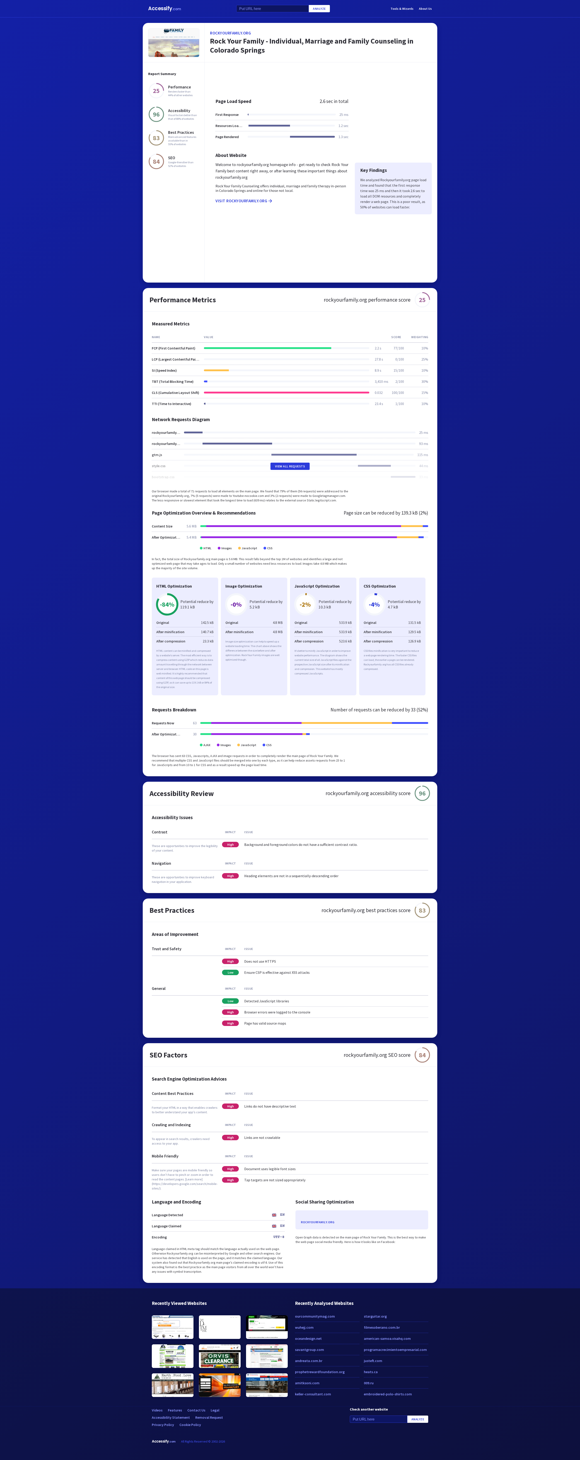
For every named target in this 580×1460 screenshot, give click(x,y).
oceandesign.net (308, 1338)
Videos (157, 1410)
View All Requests (290, 466)
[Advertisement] (321, 78)
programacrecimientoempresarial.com (395, 1349)
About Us (425, 9)
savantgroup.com (309, 1349)
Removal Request (209, 1417)
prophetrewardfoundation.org (320, 1372)
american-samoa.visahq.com (387, 1338)
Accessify (164, 8)
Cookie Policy (190, 1424)
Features (175, 1410)
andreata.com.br (308, 1360)
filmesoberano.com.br (382, 1327)
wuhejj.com (304, 1327)
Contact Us (196, 1410)
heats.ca (371, 1372)
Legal (215, 1410)
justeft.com (373, 1360)
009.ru (369, 1383)
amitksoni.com (307, 1383)
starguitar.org (375, 1316)
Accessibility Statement (171, 1417)
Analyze (319, 9)
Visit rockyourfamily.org (241, 200)
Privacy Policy (163, 1424)
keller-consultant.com (313, 1394)
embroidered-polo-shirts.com (388, 1394)
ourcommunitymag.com (315, 1316)
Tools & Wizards (402, 9)
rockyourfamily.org (230, 33)
